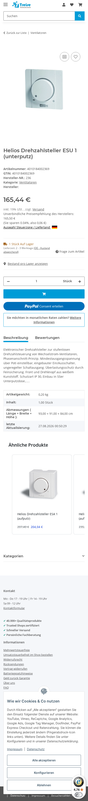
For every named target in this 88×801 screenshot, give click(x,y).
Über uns (9, 683)
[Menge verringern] (8, 281)
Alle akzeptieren (44, 760)
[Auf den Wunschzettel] (75, 56)
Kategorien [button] (13, 556)
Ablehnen (44, 785)
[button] (64, 4)
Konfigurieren (44, 772)
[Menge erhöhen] (79, 281)
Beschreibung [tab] (15, 338)
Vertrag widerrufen (15, 669)
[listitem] (42, 494)
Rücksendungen (13, 664)
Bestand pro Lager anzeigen (28, 264)
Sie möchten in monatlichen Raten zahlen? (44, 320)
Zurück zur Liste (16, 33)
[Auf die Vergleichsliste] (64, 56)
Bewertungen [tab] (47, 338)
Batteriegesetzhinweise (18, 673)
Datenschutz (36, 749)
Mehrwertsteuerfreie (16, 650)
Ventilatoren (28, 182)
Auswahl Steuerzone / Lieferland (27, 227)
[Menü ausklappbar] (5, 2)
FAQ (6, 687)
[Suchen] (80, 16)
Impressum (14, 749)
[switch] (78, 794)
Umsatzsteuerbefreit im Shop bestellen (28, 655)
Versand (38, 209)
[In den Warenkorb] (6, 46)
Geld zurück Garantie (16, 678)
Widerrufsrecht (12, 659)
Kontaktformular (14, 608)
